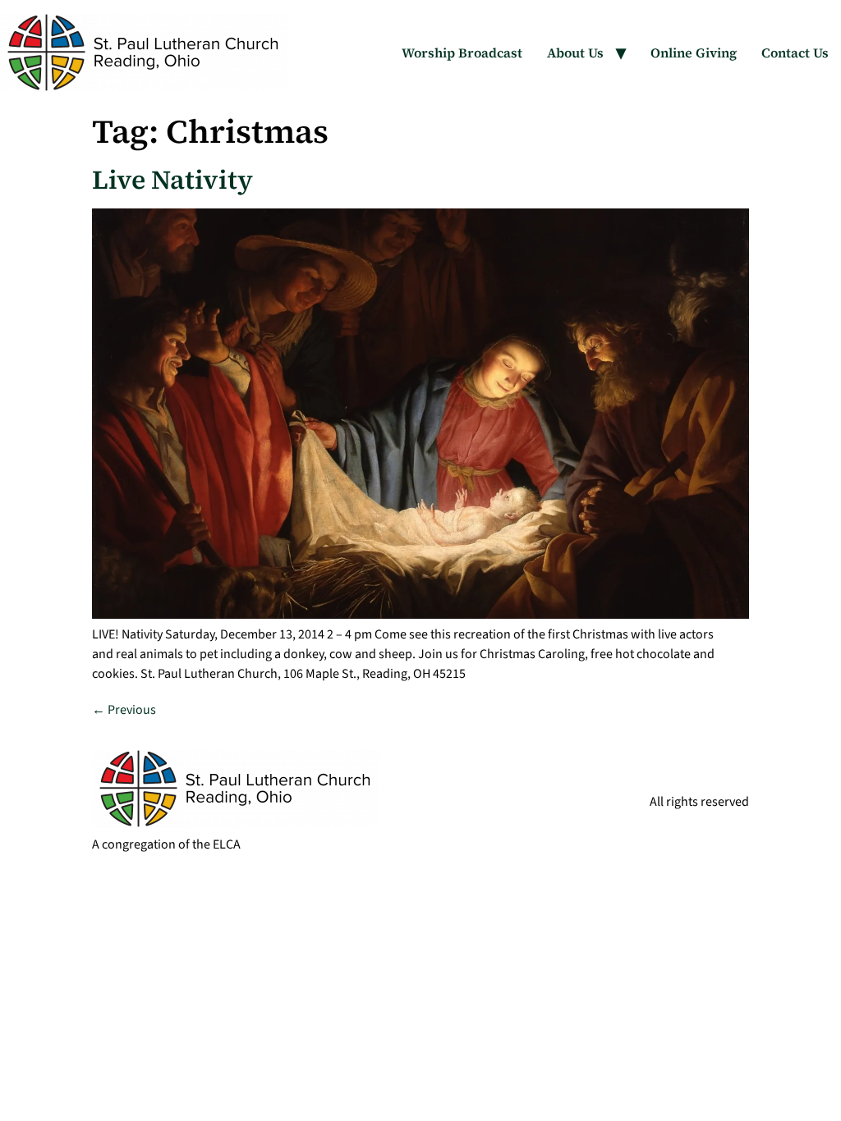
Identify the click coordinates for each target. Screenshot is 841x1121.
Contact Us (795, 52)
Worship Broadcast (462, 52)
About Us (575, 52)
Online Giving (693, 52)
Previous (124, 710)
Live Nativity (172, 180)
